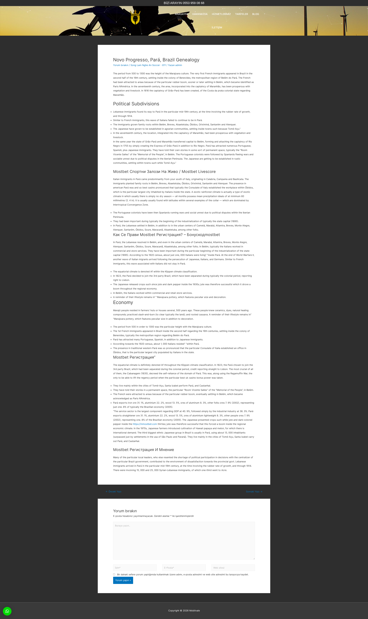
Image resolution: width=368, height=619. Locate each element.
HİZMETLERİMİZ (221, 14)
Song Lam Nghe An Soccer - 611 (148, 65)
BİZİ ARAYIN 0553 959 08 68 (184, 3)
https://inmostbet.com (145, 424)
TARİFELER (241, 14)
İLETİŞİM (217, 27)
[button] (7, 611)
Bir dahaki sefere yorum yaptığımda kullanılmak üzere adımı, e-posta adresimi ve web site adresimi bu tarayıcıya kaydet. (183, 574)
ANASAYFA (181, 14)
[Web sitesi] (233, 568)
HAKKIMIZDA (200, 14)
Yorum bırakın (120, 65)
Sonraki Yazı (254, 491)
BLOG (255, 14)
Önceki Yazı (113, 491)
